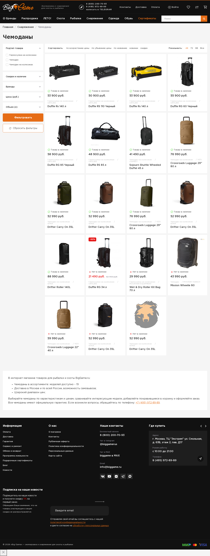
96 (196, 48)
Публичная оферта (59, 441)
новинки (133, 48)
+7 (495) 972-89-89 (148, 403)
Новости (7, 470)
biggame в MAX (110, 456)
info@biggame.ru (110, 467)
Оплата (155, 7)
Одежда (113, 18)
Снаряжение (95, 18)
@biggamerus (108, 444)
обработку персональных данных (91, 526)
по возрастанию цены (77, 48)
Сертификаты (147, 18)
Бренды (11, 18)
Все (202, 48)
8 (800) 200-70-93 (96, 4)
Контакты (125, 7)
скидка (143, 48)
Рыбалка (75, 18)
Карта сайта (55, 456)
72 (191, 48)
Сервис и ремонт (12, 446)
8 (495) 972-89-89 (96, 7)
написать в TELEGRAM (99, 9)
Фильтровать (23, 118)
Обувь (129, 18)
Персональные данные (61, 451)
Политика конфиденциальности (66, 446)
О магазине (55, 432)
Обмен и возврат (12, 451)
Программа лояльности (15, 456)
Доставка (141, 7)
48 (186, 48)
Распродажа (30, 18)
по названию (120, 48)
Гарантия (8, 441)
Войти (175, 7)
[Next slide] (205, 426)
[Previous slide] (201, 426)
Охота (61, 18)
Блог (5, 465)
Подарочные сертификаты (17, 460)
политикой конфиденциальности (67, 522)
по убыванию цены (101, 48)
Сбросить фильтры (25, 128)
